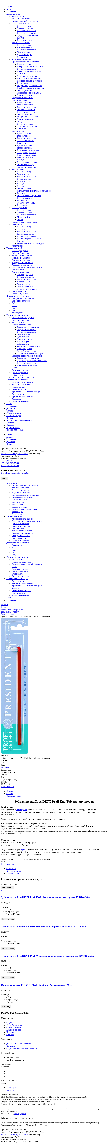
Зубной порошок (24, 349)
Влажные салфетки (20, 370)
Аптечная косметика (21, 42)
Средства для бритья (26, 33)
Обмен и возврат (14, 413)
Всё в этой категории (21, 19)
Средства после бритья (27, 35)
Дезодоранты (23, 193)
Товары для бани (19, 207)
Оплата (9, 411)
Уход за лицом (18, 131)
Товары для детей (14, 248)
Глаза (14, 310)
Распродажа (11, 11)
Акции (9, 9)
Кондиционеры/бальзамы (28, 117)
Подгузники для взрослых (23, 377)
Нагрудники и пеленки (22, 262)
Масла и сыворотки (26, 109)
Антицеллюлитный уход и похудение (34, 191)
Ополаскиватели (24, 339)
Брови (14, 305)
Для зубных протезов (26, 351)
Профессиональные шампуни (30, 88)
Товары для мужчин (21, 23)
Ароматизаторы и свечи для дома (27, 392)
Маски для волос (24, 90)
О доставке (11, 1023)
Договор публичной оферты (19, 420)
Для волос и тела (24, 40)
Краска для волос (25, 124)
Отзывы (10, 425)
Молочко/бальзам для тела (29, 195)
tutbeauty (10, 1090)
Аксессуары (17, 224)
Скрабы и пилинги (25, 140)
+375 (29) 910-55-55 (10, 461)
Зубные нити (23, 344)
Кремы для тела (24, 179)
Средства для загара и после (24, 222)
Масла (20, 219)
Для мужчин (22, 83)
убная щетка (21, 809)
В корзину (6, 1007)
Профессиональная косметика (25, 62)
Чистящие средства (20, 401)
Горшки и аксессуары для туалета (27, 267)
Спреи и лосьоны (25, 119)
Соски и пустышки (20, 294)
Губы (14, 303)
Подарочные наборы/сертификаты (27, 21)
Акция (9, 403)
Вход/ (3, 473)
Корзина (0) (23, 473)
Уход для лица (23, 52)
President (5, 767)
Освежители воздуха (21, 389)
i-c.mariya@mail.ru (20, 1114)
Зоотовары (16, 399)
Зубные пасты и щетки (22, 255)
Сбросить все (7, 887)
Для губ (20, 160)
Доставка (10, 408)
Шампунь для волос (26, 112)
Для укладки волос (25, 234)
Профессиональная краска (29, 71)
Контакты (10, 423)
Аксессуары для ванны (22, 265)
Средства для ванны (26, 203)
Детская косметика (20, 272)
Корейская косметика (21, 59)
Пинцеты (21, 241)
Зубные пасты (23, 334)
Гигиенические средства (17, 315)
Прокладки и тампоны (27, 365)
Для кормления (18, 270)
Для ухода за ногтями (26, 236)
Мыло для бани (24, 217)
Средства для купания (27, 289)
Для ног (20, 186)
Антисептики (18, 322)
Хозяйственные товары (17, 380)
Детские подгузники (21, 260)
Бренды (9, 7)
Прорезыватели (19, 291)
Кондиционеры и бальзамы (29, 85)
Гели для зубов (23, 341)
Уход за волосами (19, 100)
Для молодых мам (20, 372)
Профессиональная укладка (29, 81)
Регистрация (12, 473)
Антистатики (18, 394)
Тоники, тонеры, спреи (27, 167)
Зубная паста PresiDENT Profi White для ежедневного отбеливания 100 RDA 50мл (48, 955)
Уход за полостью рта (21, 325)
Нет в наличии (7, 786)
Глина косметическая (26, 155)
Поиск (4, 478)
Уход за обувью (18, 387)
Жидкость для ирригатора (28, 346)
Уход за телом (18, 169)
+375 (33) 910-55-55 (10, 463)
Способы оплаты (14, 1025)
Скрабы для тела (24, 198)
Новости (10, 418)
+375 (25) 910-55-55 (10, 465)
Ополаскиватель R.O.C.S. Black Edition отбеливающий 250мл (37, 985)
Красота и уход (13, 14)
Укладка (20, 121)
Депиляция (22, 200)
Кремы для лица (24, 145)
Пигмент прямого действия (29, 78)
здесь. (23, 850)
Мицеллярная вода (25, 164)
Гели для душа (23, 181)
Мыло (14, 368)
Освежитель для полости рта (30, 353)
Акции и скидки (13, 415)
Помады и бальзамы (21, 258)
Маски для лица (24, 148)
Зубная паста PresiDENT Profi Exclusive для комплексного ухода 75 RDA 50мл (46, 897)
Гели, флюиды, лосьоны (28, 150)
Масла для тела (24, 188)
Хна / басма (22, 129)
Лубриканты (22, 57)
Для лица (21, 38)
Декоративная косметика (17, 296)
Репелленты (17, 246)
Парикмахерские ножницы (29, 239)
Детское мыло (23, 282)
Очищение (22, 143)
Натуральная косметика (22, 97)
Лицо (14, 308)
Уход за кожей (23, 284)
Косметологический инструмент (32, 243)
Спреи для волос (24, 95)
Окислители (22, 74)
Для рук (20, 184)
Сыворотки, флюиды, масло (30, 93)
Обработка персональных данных (21, 1048)
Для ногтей (22, 205)
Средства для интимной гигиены (27, 356)
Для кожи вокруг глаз (27, 162)
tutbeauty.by (11, 1087)
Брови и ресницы (25, 157)
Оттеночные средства (27, 76)
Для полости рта (24, 54)
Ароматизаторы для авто (23, 396)
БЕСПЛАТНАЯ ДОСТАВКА (14, 453)
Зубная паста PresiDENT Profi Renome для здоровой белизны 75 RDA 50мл (44, 926)
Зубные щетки (23, 337)
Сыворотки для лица (26, 152)
